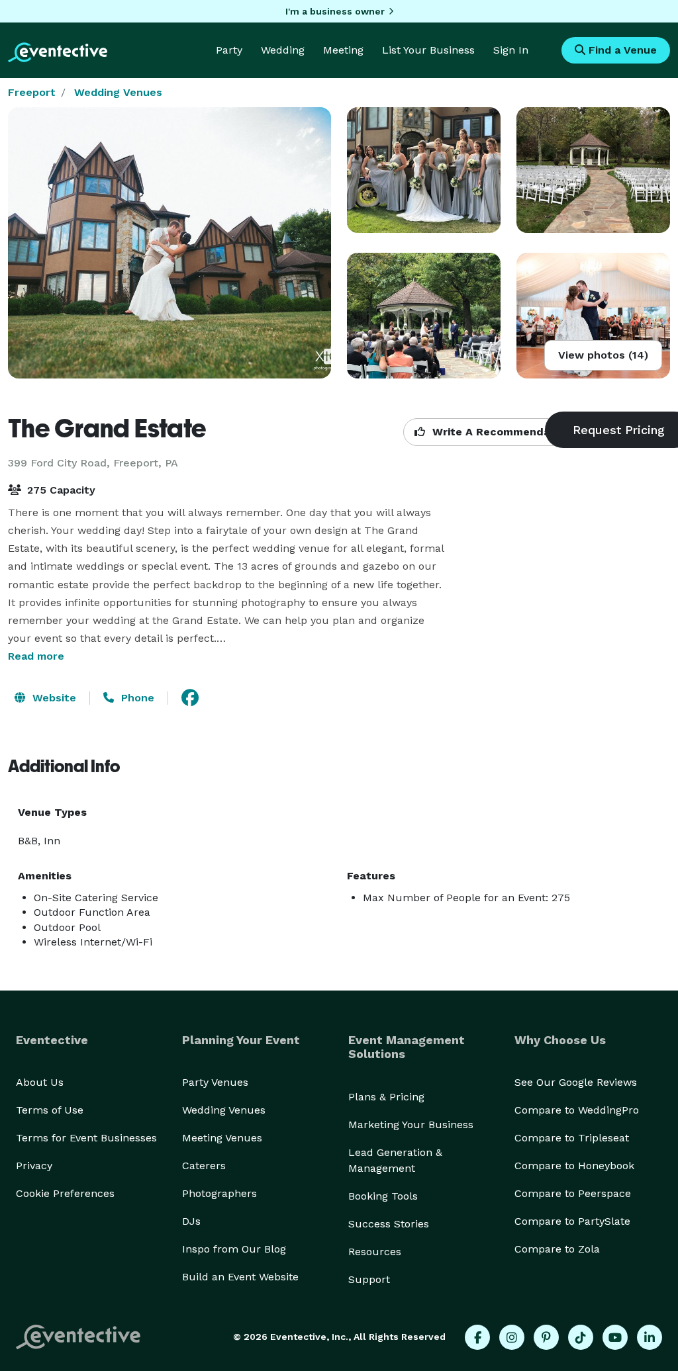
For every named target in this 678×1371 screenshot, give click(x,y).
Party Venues (215, 1082)
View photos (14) (603, 355)
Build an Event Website (240, 1276)
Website (52, 697)
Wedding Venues (118, 92)
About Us (40, 1082)
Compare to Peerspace (572, 1193)
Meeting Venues (222, 1137)
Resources (374, 1251)
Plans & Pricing (386, 1096)
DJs (191, 1221)
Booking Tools (383, 1196)
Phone (136, 697)
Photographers (219, 1193)
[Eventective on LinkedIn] (649, 1337)
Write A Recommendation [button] (500, 431)
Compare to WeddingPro (576, 1110)
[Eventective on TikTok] (580, 1337)
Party (229, 50)
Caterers (204, 1165)
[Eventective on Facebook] (477, 1337)
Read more (36, 656)
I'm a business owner (335, 11)
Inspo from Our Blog (234, 1249)
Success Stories (388, 1223)
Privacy (34, 1165)
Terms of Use (49, 1110)
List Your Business (428, 50)
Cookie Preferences (65, 1193)
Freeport (32, 92)
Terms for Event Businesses (86, 1137)
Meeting (343, 50)
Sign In (510, 50)
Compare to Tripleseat (571, 1137)
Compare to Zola (557, 1249)
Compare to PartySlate (572, 1221)
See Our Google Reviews (575, 1082)
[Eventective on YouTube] (615, 1337)
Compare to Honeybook (574, 1165)
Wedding (283, 50)
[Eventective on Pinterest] (546, 1337)
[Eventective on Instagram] (511, 1337)
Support (369, 1279)
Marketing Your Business (410, 1124)
